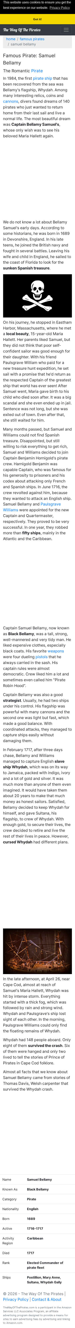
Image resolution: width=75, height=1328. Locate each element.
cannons (10, 101)
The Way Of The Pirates (21, 29)
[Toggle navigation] (66, 30)
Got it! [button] (37, 19)
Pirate (37, 70)
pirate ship (42, 78)
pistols (42, 656)
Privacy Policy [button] (60, 7)
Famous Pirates (32, 39)
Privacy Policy (16, 1299)
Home (10, 39)
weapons (56, 651)
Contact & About (46, 1299)
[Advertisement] (37, 179)
